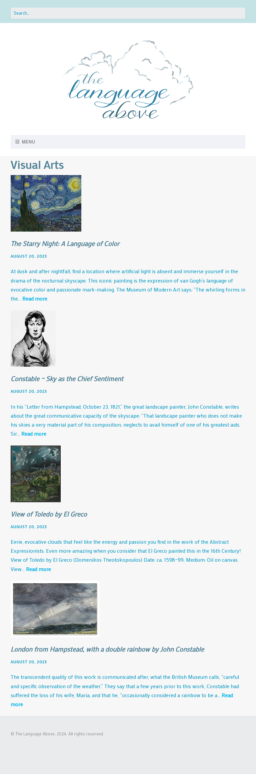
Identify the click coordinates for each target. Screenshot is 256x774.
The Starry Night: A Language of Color (65, 243)
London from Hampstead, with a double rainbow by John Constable (107, 649)
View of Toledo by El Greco (49, 513)
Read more (34, 298)
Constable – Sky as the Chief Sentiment (67, 378)
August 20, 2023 (29, 256)
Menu (28, 141)
